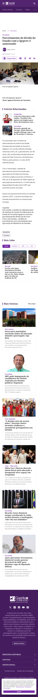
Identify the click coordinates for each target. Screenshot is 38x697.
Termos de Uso (10, 671)
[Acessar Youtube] (23, 607)
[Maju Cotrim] (4, 50)
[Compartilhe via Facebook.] (20, 58)
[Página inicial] (19, 599)
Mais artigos (32, 303)
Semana (14, 246)
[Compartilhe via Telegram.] (29, 58)
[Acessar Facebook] (19, 607)
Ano (31, 246)
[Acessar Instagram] (14, 607)
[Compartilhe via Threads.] (25, 58)
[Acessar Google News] (27, 607)
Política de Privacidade (25, 671)
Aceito (19, 691)
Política (27, 10)
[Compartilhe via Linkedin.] (34, 58)
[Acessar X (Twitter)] (10, 607)
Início (4, 31)
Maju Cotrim (11, 49)
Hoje (6, 246)
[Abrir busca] (34, 3)
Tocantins (19, 10)
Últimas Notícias (7, 10)
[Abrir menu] (3, 3)
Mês (23, 246)
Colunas (6, 660)
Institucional (8, 665)
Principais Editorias (11, 654)
